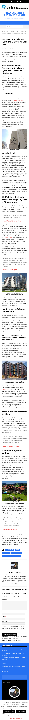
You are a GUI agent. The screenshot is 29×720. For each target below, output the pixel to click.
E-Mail (3, 616)
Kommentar (5, 599)
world (17, 556)
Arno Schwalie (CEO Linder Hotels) (12, 221)
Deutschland (9, 550)
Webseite (4, 621)
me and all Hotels (21, 245)
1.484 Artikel (18, 572)
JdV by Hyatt (6, 553)
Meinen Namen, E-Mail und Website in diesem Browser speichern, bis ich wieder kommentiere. (13, 628)
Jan (12, 48)
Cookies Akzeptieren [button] (9, 711)
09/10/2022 (6, 48)
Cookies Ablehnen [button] (21, 711)
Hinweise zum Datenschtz (14, 718)
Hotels (12, 31)
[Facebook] (11, 1)
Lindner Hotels (11, 97)
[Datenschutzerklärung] (17, 1)
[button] (27, 22)
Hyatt (17, 550)
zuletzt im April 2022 (17, 100)
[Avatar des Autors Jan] (14, 696)
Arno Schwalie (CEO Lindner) (10, 529)
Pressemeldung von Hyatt (10, 269)
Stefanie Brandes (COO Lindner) (11, 446)
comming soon (6, 389)
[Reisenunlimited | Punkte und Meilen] (14, 9)
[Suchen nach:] (14, 26)
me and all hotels (8, 556)
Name (3, 612)
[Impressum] (20, 1)
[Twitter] (8, 1)
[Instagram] (14, 1)
